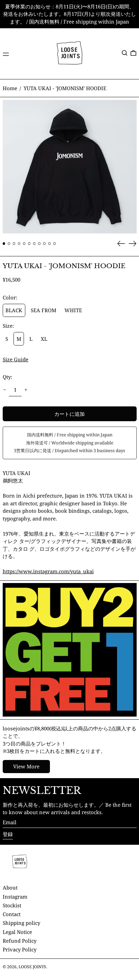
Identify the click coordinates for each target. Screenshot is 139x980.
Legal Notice (17, 932)
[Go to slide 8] (39, 243)
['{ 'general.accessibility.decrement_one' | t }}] (4, 390)
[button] (124, 53)
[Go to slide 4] (19, 243)
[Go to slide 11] (54, 243)
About (10, 887)
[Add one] (26, 390)
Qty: (7, 376)
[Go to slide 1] (4, 243)
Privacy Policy (19, 949)
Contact (12, 914)
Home (10, 88)
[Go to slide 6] (29, 243)
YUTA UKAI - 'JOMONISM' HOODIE (65, 88)
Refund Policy (19, 940)
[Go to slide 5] (24, 243)
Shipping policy (21, 922)
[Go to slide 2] (9, 243)
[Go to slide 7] (34, 243)
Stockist (12, 905)
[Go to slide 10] (49, 243)
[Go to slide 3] (14, 243)
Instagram (15, 896)
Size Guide (15, 359)
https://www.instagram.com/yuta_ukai (48, 571)
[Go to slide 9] (44, 243)
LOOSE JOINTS (32, 967)
